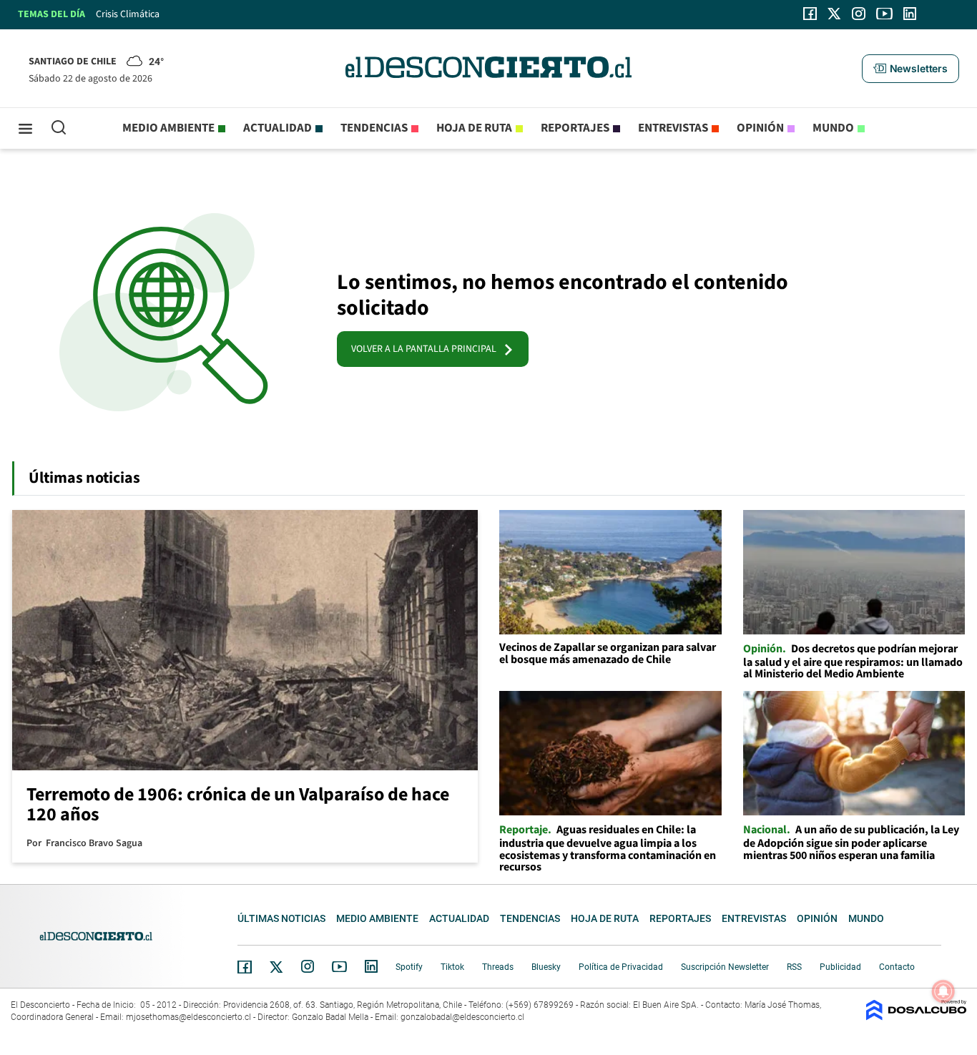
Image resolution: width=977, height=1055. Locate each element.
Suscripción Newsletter (725, 967)
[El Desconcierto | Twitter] (835, 13)
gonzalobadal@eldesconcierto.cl (462, 1017)
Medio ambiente (168, 128)
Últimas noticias (281, 918)
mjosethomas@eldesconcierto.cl (188, 1017)
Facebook (244, 967)
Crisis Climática (127, 14)
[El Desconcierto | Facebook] (810, 13)
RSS (794, 967)
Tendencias (374, 128)
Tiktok (452, 967)
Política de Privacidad (621, 967)
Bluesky (546, 967)
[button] (910, 68)
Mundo (833, 128)
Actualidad (277, 128)
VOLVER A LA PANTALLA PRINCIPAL (427, 349)
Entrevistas (673, 128)
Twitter (277, 967)
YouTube (339, 966)
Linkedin (371, 966)
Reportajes (575, 128)
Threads (498, 967)
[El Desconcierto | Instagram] (858, 13)
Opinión (760, 128)
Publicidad (840, 967)
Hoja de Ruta (474, 128)
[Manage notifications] (943, 991)
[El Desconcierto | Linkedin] (909, 13)
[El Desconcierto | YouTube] (884, 13)
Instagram (307, 966)
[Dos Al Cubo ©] (916, 1017)
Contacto (897, 967)
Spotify (409, 967)
